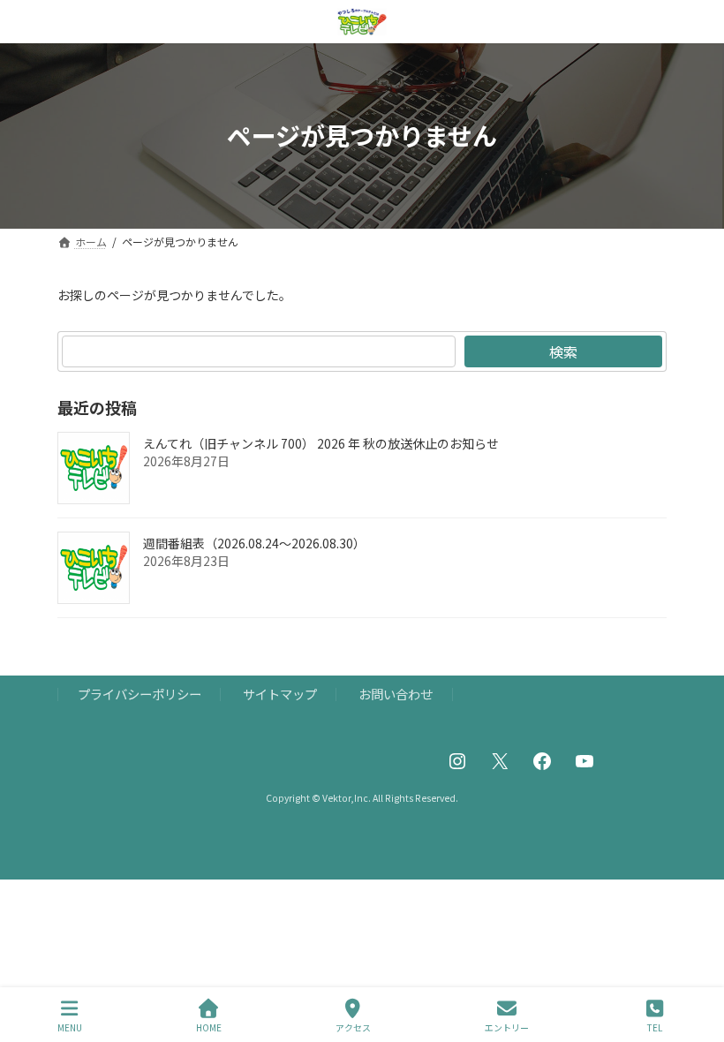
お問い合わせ (395, 693)
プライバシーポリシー (139, 693)
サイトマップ (280, 693)
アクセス (353, 1027)
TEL (654, 1027)
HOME (209, 1027)
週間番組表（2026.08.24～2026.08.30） (254, 543)
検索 (563, 351)
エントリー (507, 1027)
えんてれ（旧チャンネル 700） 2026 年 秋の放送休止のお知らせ (321, 443)
